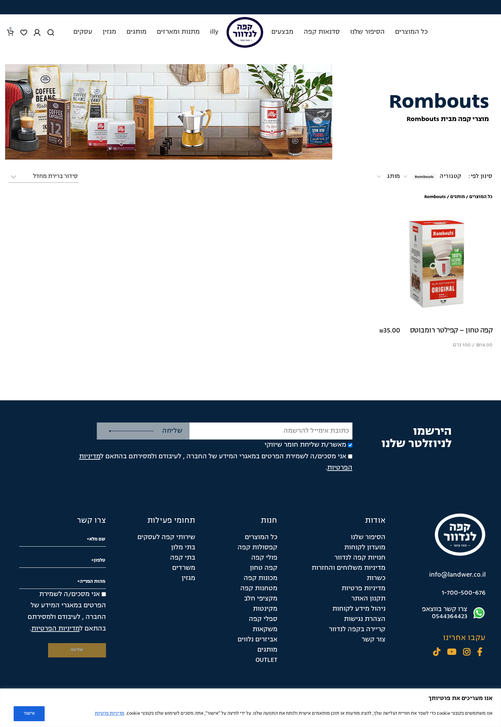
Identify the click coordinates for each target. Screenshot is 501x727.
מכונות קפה (260, 578)
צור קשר (373, 639)
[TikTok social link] (437, 652)
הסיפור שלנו (368, 537)
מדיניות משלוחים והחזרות (348, 568)
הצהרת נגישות (364, 619)
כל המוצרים (480, 197)
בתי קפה (182, 557)
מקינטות (265, 609)
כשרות (376, 578)
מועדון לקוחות (364, 547)
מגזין (188, 578)
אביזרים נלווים (257, 639)
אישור (29, 713)
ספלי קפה (263, 619)
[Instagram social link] (467, 652)
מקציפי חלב (260, 598)
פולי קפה (264, 557)
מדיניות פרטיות (109, 713)
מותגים (457, 197)
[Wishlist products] (23, 32)
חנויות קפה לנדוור (359, 557)
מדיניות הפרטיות (55, 628)
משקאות (265, 629)
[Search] (51, 32)
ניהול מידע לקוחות (358, 609)
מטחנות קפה (258, 588)
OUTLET (266, 660)
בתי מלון (183, 547)
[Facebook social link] (480, 652)
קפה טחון (263, 568)
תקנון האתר (368, 598)
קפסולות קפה (257, 547)
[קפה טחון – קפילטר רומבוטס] (436, 264)
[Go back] (318, 91)
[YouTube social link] (452, 652)
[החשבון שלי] (37, 32)
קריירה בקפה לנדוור (357, 629)
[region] (250, 707)
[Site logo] (244, 32)
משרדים (183, 568)
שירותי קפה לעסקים (166, 537)
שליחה (172, 431)
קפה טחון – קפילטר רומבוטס (451, 330)
